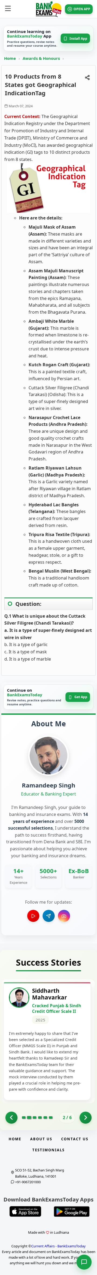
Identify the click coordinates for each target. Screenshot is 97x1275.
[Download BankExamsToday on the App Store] (25, 1211)
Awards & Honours (42, 58)
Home (10, 58)
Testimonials (48, 1150)
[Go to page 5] (45, 1117)
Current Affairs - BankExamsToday (58, 1246)
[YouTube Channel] (33, 916)
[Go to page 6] (51, 1117)
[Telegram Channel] (49, 916)
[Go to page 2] (29, 1117)
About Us (41, 1139)
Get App (80, 697)
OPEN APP (82, 9)
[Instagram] (64, 916)
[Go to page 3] (34, 1117)
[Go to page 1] (11, 1118)
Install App (78, 38)
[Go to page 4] (40, 1117)
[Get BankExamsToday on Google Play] (72, 1211)
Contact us (74, 1139)
